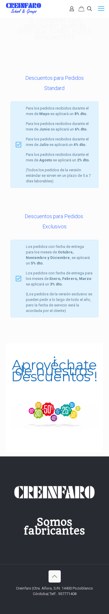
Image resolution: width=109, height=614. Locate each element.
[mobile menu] (101, 9)
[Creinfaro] (24, 8)
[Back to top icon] (55, 576)
